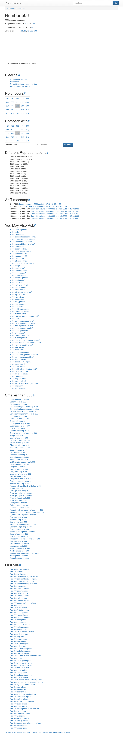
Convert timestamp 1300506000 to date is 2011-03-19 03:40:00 (55, 209)
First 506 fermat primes (19, 612)
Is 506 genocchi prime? (19, 277)
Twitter (45, 732)
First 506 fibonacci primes (19, 615)
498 (27, 98)
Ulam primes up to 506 (18, 546)
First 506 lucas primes (18, 639)
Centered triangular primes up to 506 (24, 414)
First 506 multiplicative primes (21, 648)
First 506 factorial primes (19, 610)
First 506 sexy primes (18, 692)
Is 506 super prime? (17, 364)
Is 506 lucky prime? (17, 301)
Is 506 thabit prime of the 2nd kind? (23, 369)
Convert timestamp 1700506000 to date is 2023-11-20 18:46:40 (55, 218)
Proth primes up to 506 (18, 502)
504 (7, 106)
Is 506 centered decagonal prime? (23, 237)
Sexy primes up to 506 (18, 522)
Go (116, 3)
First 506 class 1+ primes (19, 588)
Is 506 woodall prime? (18, 388)
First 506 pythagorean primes (21, 675)
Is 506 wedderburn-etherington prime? (24, 383)
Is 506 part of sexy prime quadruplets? (24, 354)
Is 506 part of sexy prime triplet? (22, 357)
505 (12, 106)
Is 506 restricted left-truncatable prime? (25, 340)
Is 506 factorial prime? (18, 270)
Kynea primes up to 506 (19, 459)
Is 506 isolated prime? (18, 287)
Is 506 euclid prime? (17, 268)
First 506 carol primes (18, 574)
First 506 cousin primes (19, 591)
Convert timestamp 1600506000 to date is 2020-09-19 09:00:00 (55, 216)
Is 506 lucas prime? (17, 299)
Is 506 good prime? (17, 280)
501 (17, 102)
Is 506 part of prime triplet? (20, 330)
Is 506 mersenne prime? (19, 304)
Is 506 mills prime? (17, 306)
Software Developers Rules (59, 732)
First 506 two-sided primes (20, 713)
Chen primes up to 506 (18, 416)
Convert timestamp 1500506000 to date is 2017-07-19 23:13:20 (55, 213)
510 (12, 109)
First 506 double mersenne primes (23, 603)
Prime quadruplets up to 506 (20, 490)
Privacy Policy (10, 732)
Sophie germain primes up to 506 (22, 531)
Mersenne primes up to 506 (20, 474)
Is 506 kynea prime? (17, 289)
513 (27, 109)
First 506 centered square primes (22, 581)
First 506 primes (16, 658)
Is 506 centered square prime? (21, 241)
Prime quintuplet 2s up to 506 (21, 495)
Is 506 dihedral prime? (18, 261)
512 (22, 109)
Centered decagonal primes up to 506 (24, 406)
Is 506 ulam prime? (17, 376)
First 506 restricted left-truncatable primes (26, 680)
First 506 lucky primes (18, 641)
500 (12, 102)
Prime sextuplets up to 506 (20, 498)
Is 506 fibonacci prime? (19, 275)
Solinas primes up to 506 (19, 529)
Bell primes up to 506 (18, 402)
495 (12, 98)
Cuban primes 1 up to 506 (20, 423)
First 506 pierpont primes (19, 653)
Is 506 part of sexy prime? (20, 352)
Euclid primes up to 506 (19, 438)
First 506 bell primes (17, 571)
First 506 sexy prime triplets (20, 696)
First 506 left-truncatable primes (22, 631)
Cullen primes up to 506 (19, 428)
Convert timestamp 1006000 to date (23, 84)
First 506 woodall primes (19, 728)
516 (17, 113)
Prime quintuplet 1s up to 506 (21, 493)
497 (22, 98)
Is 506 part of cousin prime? (20, 251)
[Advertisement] (61, 45)
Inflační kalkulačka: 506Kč (20, 86)
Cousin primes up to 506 (19, 421)
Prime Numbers (13, 3)
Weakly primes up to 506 (19, 551)
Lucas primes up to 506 (19, 469)
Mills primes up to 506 (18, 476)
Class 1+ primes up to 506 (20, 418)
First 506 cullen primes (18, 598)
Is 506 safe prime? (17, 347)
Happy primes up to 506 (19, 452)
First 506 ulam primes (18, 716)
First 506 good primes (18, 619)
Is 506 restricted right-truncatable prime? (25, 342)
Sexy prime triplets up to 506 (21, 527)
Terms (19, 732)
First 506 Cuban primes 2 (19, 595)
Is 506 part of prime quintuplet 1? (22, 323)
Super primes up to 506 (19, 534)
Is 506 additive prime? (18, 229)
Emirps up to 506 (16, 435)
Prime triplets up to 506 (19, 500)
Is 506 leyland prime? (18, 294)
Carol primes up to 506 (18, 404)
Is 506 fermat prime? (18, 273)
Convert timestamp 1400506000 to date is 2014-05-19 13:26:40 (55, 211)
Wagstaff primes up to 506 (20, 548)
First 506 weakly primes (19, 720)
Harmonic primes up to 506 (20, 454)
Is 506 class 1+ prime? (18, 249)
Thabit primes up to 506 (19, 536)
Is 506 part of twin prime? (19, 371)
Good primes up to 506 (18, 450)
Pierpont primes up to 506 (20, 483)
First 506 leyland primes (19, 634)
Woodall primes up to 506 (19, 558)
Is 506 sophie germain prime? (21, 362)
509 (7, 109)
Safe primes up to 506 (18, 517)
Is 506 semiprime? (17, 350)
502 (22, 102)
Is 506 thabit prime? (17, 366)
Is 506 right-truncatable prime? (21, 345)
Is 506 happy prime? (17, 282)
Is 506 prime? (15, 318)
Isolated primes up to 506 (19, 457)
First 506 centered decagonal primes (24, 576)
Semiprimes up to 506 (18, 519)
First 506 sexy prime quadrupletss (23, 694)
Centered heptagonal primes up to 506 (24, 409)
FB (40, 732)
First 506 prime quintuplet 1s (21, 663)
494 (7, 98)
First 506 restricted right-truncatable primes (26, 682)
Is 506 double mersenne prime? (22, 263)
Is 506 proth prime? (17, 333)
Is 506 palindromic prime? (20, 311)
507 (22, 106)
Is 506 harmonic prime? (19, 285)
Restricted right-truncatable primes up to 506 (27, 512)
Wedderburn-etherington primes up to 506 (26, 553)
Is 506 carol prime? (17, 234)
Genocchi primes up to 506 (20, 447)
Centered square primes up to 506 (23, 411)
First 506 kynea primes (18, 629)
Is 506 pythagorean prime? (20, 335)
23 (34, 23)
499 (7, 102)
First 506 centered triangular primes (23, 583)
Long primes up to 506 (18, 466)
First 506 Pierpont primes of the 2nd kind (25, 655)
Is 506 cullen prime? (17, 258)
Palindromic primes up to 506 (21, 481)
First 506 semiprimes (18, 689)
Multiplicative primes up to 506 (21, 478)
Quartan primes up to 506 (19, 507)
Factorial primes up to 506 (20, 440)
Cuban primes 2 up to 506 (20, 426)
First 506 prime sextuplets (20, 667)
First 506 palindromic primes (20, 651)
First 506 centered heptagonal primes (24, 579)
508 (27, 106)
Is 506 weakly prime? (18, 381)
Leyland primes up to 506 (19, 464)
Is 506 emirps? (15, 265)
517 (22, 113)
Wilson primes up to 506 (19, 555)
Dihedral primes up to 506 (20, 430)
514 (7, 113)
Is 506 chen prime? (17, 246)
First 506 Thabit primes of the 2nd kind (24, 708)
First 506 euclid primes (18, 607)
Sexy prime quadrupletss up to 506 (23, 524)
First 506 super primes (18, 704)
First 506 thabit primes (18, 706)
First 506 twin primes (18, 711)
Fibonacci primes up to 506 (20, 445)
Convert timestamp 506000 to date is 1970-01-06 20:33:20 (44, 206)
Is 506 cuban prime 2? (18, 256)
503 (27, 102)
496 (17, 98)
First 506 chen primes (18, 586)
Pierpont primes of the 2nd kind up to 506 (25, 486)
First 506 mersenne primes (20, 643)
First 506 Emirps (16, 605)
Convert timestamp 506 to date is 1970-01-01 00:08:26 (40, 204)
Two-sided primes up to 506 (20, 543)
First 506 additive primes (19, 569)
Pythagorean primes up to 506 (21, 505)
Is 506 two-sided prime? (19, 374)
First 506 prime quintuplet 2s (21, 665)
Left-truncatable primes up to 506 (22, 462)
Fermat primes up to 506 (19, 442)
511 (17, 109)
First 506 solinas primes (19, 699)
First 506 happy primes (18, 622)
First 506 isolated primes (19, 627)
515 (12, 113)
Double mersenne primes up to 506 (23, 433)
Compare (8, 144)
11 (29, 23)
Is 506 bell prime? (16, 232)
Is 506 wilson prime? (17, 386)
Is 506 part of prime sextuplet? (21, 328)
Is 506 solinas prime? (18, 359)
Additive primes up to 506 (19, 399)
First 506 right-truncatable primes (22, 684)
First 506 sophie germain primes (22, 701)
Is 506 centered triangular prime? (22, 244)
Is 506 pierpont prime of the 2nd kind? (24, 316)
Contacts (26, 732)
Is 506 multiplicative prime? (20, 309)
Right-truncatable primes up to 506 (23, 515)
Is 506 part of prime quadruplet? (22, 321)
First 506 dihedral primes (19, 600)
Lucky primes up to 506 (19, 471)
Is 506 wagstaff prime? (18, 378)
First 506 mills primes (18, 646)
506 (17, 106)
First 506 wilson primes (18, 725)
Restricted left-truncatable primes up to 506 (26, 510)
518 (27, 113)
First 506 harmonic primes (20, 624)
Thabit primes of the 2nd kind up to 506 (25, 539)
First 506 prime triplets (18, 670)
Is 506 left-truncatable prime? (21, 292)
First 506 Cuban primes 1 (19, 593)
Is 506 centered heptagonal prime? (23, 239)
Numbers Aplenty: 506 (18, 79)
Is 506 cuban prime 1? (18, 253)
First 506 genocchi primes (20, 617)
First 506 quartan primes (19, 677)
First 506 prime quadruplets (20, 660)
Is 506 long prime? (17, 297)
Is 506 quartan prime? (18, 337)
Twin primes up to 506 (18, 541)
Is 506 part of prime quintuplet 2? (22, 325)
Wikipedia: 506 (15, 81)
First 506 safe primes (18, 687)
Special (34, 732)
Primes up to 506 (16, 488)
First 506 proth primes (18, 672)
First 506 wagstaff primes (19, 718)
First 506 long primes (18, 636)
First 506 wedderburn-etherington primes (25, 723)
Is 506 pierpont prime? (18, 313)
